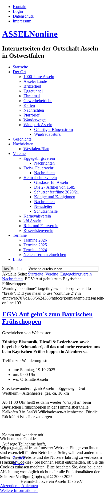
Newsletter (43, 206)
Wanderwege (34, 120)
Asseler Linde (35, 81)
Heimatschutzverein (40, 177)
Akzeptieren (10, 485)
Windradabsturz (47, 134)
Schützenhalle (46, 211)
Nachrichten (33, 110)
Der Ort (19, 71)
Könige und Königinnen (54, 197)
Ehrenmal (31, 96)
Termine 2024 (35, 249)
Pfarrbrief (31, 115)
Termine (20, 235)
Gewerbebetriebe (37, 100)
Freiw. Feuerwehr (38, 168)
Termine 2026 (35, 240)
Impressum (22, 21)
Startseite (20, 67)
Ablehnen (29, 485)
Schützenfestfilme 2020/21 (56, 192)
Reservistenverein (38, 230)
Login (18, 11)
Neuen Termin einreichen (44, 254)
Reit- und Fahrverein (40, 225)
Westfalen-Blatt (36, 148)
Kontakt (19, 6)
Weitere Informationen (19, 490)
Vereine (19, 153)
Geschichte (22, 139)
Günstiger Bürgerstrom (53, 129)
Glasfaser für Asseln (51, 182)
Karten (29, 105)
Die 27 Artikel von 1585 (54, 187)
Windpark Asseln (37, 124)
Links (17, 259)
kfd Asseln (32, 221)
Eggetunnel (33, 91)
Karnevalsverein (37, 216)
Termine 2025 (35, 245)
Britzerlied (32, 86)
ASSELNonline (30, 34)
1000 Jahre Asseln (38, 76)
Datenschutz (23, 16)
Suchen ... (19, 268)
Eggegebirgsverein (39, 158)
